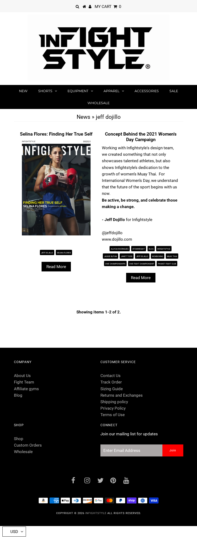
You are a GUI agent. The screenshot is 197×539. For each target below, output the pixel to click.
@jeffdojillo (112, 232)
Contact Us (110, 375)
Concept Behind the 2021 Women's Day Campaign (141, 136)
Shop (18, 438)
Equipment (78, 91)
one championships (115, 264)
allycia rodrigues (120, 249)
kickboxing (157, 256)
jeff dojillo (47, 253)
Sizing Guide (111, 388)
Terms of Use (112, 414)
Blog (151, 249)
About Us (22, 375)
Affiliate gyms (26, 388)
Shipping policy (114, 401)
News (83, 117)
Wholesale (98, 103)
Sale (173, 91)
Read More (56, 266)
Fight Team (24, 382)
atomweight (138, 249)
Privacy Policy (113, 408)
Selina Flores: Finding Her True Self (56, 134)
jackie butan (110, 256)
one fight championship (141, 264)
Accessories (147, 91)
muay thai (172, 256)
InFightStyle (95, 513)
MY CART (108, 6)
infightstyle (163, 249)
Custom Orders (28, 445)
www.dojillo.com (117, 239)
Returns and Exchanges (121, 395)
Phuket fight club (167, 264)
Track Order (111, 382)
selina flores (64, 253)
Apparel (111, 91)
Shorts (45, 91)
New (23, 91)
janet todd (126, 256)
